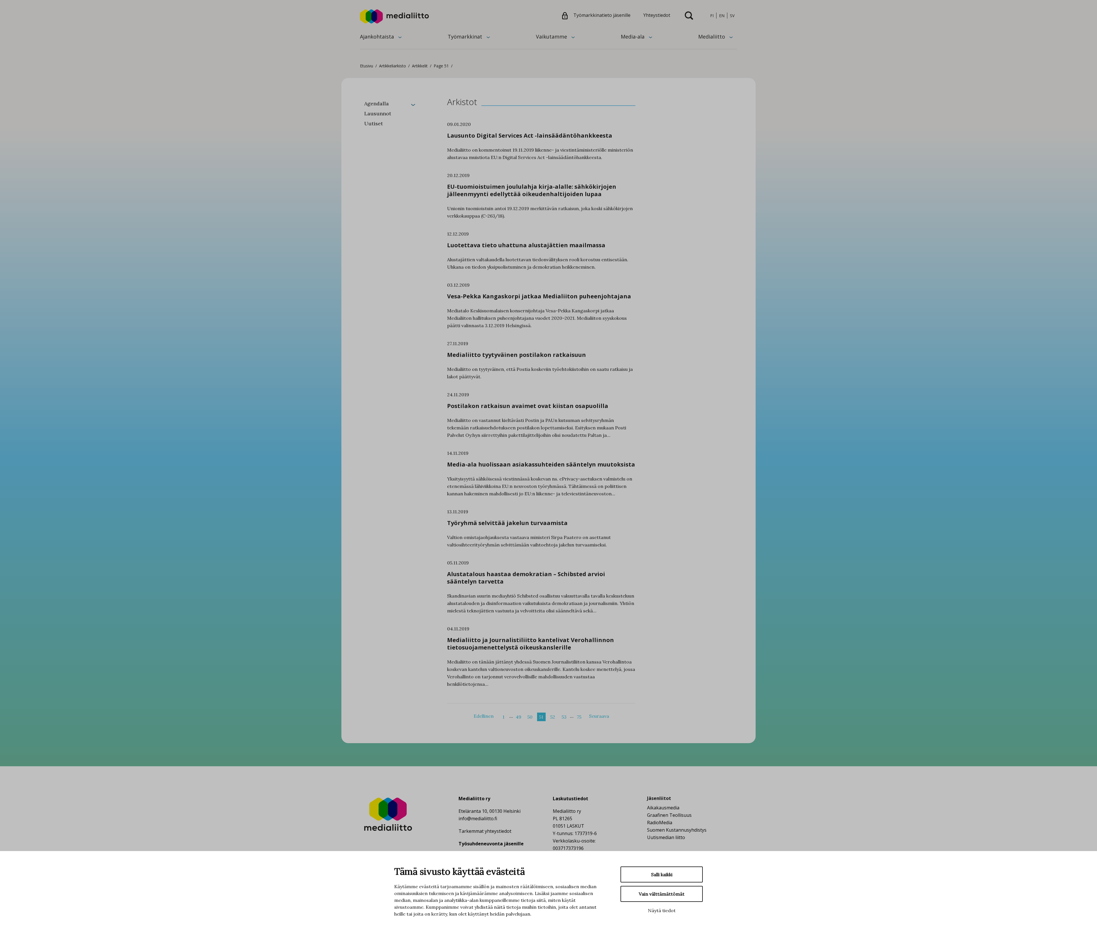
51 (541, 717)
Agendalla (376, 103)
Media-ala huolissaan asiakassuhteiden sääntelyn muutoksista (541, 464)
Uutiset (373, 123)
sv (732, 15)
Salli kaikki (661, 874)
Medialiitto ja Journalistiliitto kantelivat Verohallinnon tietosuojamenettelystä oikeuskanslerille (530, 643)
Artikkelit (420, 66)
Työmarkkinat (465, 36)
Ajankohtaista (377, 36)
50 (530, 717)
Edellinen (484, 716)
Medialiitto (711, 36)
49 (518, 717)
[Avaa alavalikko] (400, 37)
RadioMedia (659, 822)
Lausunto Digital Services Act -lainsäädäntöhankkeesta (529, 135)
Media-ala (632, 36)
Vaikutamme (551, 36)
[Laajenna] (413, 104)
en (721, 15)
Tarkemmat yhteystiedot (485, 831)
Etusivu (366, 66)
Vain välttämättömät (661, 894)
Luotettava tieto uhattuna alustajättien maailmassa (526, 245)
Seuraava (599, 716)
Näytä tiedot (662, 910)
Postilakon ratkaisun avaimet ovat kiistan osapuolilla (527, 406)
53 (564, 717)
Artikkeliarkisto (392, 66)
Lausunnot (377, 113)
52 (552, 717)
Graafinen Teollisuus (669, 815)
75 (579, 717)
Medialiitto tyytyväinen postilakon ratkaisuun (516, 355)
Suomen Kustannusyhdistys (676, 830)
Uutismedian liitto (666, 837)
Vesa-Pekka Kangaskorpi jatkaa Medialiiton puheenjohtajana (539, 296)
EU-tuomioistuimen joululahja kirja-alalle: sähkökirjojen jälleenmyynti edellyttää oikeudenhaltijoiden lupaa (531, 190)
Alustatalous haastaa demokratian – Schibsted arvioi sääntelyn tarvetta (526, 577)
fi (712, 15)
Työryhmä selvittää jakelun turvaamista (507, 523)
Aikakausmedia (663, 808)
